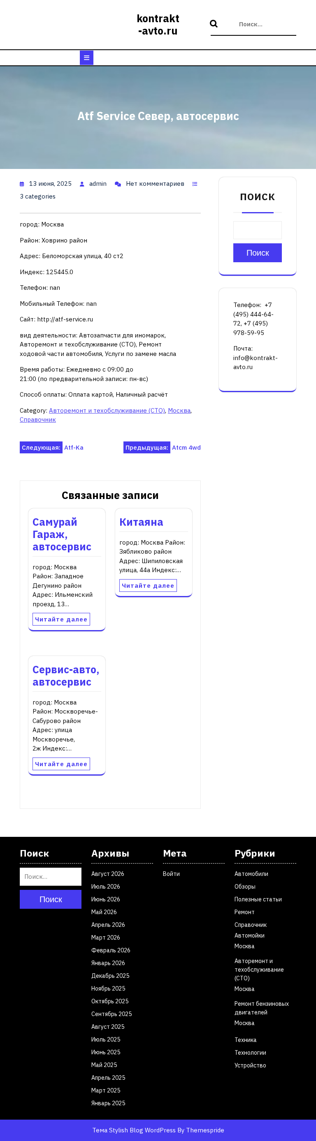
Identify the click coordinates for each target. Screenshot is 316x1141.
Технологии (250, 1052)
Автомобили (251, 874)
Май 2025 (104, 1065)
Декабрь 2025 (110, 975)
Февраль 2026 (110, 950)
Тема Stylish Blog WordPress (134, 1130)
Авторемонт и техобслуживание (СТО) (107, 410)
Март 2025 (105, 1090)
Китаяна (141, 522)
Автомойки (250, 935)
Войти (171, 874)
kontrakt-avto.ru (158, 24)
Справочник (38, 419)
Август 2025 (107, 1026)
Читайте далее (61, 619)
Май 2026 (104, 912)
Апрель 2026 (108, 925)
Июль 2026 (105, 886)
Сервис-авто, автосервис (66, 675)
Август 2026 (107, 874)
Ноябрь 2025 (108, 988)
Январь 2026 (108, 963)
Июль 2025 (105, 1039)
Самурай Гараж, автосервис (62, 534)
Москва (179, 410)
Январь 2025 (108, 1103)
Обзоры (245, 886)
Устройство (250, 1065)
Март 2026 (105, 937)
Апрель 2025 (108, 1077)
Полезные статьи (258, 899)
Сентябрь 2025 (111, 1014)
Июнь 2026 (105, 899)
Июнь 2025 (105, 1052)
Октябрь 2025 (109, 1001)
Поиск (215, 24)
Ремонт (245, 912)
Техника (246, 1040)
